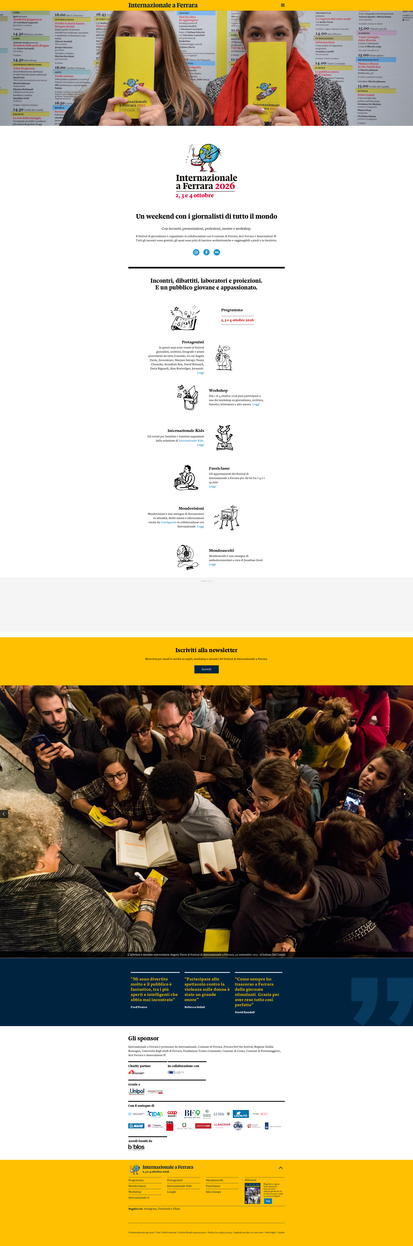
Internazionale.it (138, 1197)
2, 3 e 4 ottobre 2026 (155, 1171)
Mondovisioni (191, 509)
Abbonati (250, 1180)
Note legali (270, 1232)
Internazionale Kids (191, 440)
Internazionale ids (186, 431)
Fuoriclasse (219, 469)
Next (409, 814)
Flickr (176, 1208)
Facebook (164, 1208)
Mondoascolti (221, 551)
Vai (268, 1201)
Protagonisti (193, 342)
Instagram (150, 1208)
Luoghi (171, 1192)
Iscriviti (206, 669)
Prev (4, 814)
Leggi (200, 372)
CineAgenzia (169, 522)
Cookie (281, 1232)
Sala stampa (213, 1192)
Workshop (218, 391)
